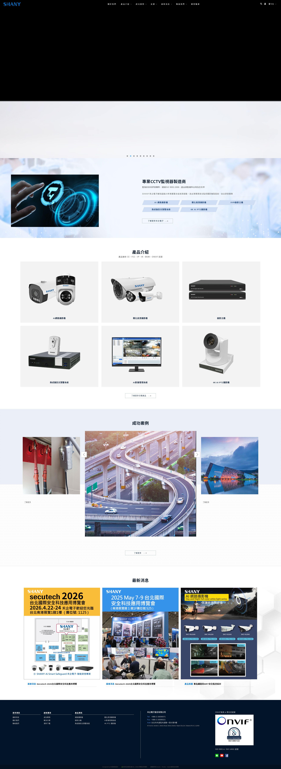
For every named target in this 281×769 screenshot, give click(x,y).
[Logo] (12, 4)
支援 (153, 4)
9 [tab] (153, 767)
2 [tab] (130, 767)
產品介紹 (125, 4)
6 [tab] (143, 767)
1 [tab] (127, 767)
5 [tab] (140, 767)
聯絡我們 (180, 4)
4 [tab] (137, 767)
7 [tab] (147, 767)
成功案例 (140, 4)
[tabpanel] (140, 384)
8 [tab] (150, 767)
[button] (261, 4)
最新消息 (165, 4)
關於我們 (112, 4)
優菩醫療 (195, 4)
